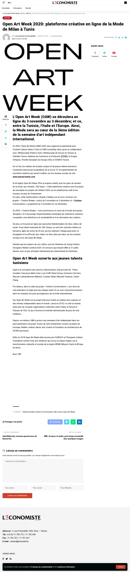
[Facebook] (95, 54)
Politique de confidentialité (41, 567)
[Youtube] (114, 54)
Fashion (78, 200)
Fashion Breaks (28, 412)
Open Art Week (69, 412)
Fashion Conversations (44, 412)
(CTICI (64, 156)
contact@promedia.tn (19, 541)
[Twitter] (104, 54)
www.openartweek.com (24, 177)
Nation (7, 18)
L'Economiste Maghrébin (25, 36)
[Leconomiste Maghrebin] (65, 2)
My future (58, 412)
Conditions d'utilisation (66, 567)
